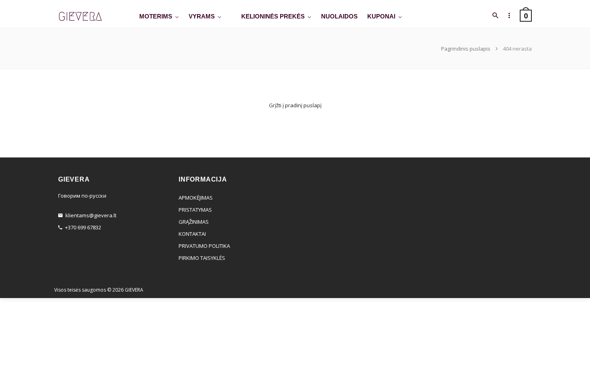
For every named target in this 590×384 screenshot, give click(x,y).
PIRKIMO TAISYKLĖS (202, 257)
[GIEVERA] (80, 16)
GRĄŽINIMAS (194, 221)
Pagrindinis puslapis (466, 48)
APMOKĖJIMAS (196, 197)
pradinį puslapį (303, 105)
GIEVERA (134, 289)
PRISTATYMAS (195, 209)
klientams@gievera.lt (90, 215)
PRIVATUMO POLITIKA (204, 245)
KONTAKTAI (192, 233)
